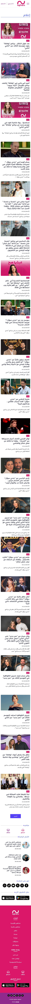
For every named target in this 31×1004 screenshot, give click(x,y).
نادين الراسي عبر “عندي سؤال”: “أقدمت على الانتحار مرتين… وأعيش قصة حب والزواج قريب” (16, 480)
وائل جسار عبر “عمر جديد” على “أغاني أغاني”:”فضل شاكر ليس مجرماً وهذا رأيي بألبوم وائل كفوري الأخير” (17, 640)
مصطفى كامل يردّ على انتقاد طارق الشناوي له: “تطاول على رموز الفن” (13, 844)
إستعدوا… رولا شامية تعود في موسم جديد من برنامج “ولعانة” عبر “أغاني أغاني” (15, 125)
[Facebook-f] (26, 885)
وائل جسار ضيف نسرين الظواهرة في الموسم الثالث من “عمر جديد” (16, 677)
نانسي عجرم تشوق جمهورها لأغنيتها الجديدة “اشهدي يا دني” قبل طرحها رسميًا (12, 869)
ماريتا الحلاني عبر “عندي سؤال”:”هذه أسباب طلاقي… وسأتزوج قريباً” (18, 401)
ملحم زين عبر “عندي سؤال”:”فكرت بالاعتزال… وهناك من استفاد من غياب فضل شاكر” (15, 559)
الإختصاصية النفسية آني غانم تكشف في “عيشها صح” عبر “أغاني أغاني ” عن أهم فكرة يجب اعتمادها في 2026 (16, 284)
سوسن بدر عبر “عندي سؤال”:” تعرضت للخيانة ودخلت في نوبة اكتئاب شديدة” (17, 322)
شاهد (8, 832)
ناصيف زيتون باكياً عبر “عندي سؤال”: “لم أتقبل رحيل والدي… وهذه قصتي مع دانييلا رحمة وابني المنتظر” (15, 363)
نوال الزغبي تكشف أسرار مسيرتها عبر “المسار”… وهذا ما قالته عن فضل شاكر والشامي (15, 441)
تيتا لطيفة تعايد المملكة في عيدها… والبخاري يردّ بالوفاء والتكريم (17, 796)
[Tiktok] (9, 885)
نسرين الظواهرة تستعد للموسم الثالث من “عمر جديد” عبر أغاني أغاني (16, 717)
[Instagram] (22, 885)
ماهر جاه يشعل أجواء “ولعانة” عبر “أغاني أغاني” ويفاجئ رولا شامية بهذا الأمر (16, 757)
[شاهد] (8, 830)
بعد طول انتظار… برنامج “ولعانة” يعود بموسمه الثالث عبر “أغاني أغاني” (16, 46)
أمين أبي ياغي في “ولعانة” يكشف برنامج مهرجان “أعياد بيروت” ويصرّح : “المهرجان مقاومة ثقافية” (15, 87)
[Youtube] (13, 885)
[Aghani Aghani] (21, 3)
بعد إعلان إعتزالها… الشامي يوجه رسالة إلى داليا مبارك (13, 857)
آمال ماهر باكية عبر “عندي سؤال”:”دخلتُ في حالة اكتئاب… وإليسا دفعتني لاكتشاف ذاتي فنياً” (17, 600)
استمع (23, 832)
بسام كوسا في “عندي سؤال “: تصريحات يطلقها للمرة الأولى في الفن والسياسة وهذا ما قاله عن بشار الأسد (15, 165)
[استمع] (23, 830)
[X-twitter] (18, 885)
